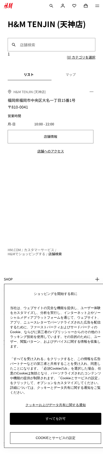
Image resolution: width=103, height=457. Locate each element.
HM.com (14, 249)
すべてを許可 (56, 418)
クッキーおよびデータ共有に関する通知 (55, 405)
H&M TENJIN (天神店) (29, 91)
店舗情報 (50, 136)
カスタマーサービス (39, 249)
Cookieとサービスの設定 (55, 438)
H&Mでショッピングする (26, 253)
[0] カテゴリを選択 (81, 57)
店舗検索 (55, 253)
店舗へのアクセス (50, 151)
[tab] (29, 74)
